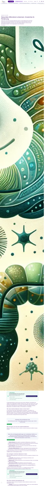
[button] (39, 1)
